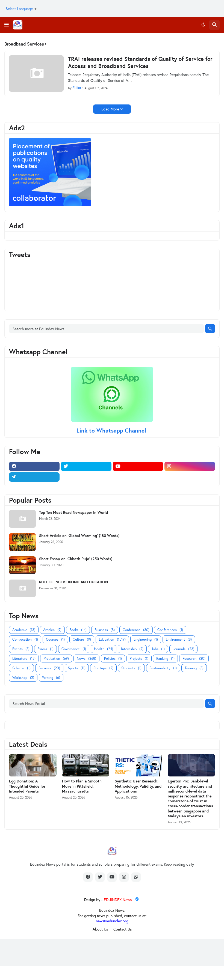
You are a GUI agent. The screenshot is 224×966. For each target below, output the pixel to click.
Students (131, 668)
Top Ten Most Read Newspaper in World (73, 512)
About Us (100, 929)
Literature (24, 658)
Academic (23, 630)
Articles (52, 630)
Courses (55, 639)
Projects (139, 658)
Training (194, 668)
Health (103, 649)
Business (105, 630)
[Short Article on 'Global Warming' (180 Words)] (22, 542)
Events (21, 649)
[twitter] (86, 466)
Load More (110, 109)
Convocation (25, 639)
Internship (132, 649)
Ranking (165, 658)
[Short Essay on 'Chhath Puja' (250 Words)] (22, 565)
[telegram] (34, 477)
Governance (73, 649)
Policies (113, 658)
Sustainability (163, 668)
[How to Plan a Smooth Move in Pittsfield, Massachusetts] (86, 765)
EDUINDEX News (118, 899)
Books (78, 630)
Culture (82, 639)
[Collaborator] (50, 204)
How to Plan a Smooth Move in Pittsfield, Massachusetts (82, 786)
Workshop (23, 677)
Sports (77, 668)
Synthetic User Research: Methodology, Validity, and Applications (138, 786)
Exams (45, 649)
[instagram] (189, 466)
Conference (136, 630)
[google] (86, 477)
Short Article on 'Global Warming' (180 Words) (79, 535)
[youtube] (138, 466)
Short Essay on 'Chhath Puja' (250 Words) (75, 558)
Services (49, 668)
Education (112, 639)
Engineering (146, 639)
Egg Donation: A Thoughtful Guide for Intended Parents (27, 786)
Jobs (158, 649)
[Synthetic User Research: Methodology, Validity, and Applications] (138, 765)
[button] (6, 24)
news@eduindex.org (112, 920)
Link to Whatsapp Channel (112, 430)
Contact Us (122, 929)
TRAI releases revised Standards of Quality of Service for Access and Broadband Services (140, 62)
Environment (179, 639)
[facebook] (34, 466)
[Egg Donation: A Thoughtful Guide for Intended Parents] (33, 765)
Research (193, 658)
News (86, 658)
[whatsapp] (136, 877)
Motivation (56, 658)
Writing (51, 677)
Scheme (21, 668)
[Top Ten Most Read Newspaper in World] (22, 519)
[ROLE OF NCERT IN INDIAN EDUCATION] (22, 588)
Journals (183, 649)
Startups (103, 668)
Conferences (170, 630)
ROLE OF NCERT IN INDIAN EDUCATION (73, 582)
